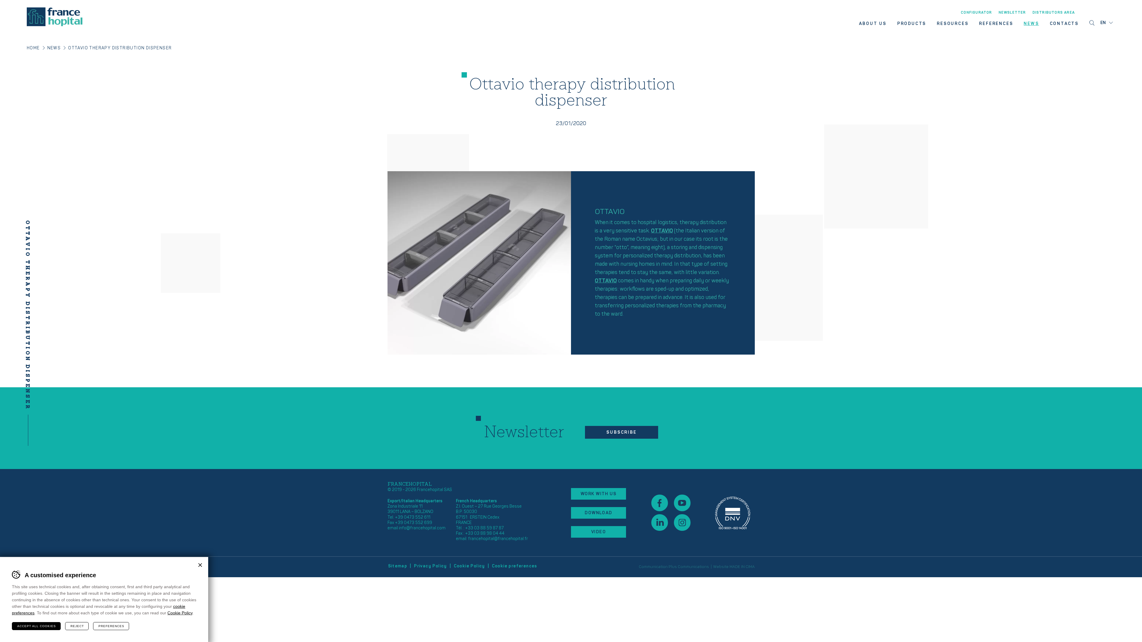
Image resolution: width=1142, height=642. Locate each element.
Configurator (976, 13)
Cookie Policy (469, 566)
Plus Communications (689, 566)
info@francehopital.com (422, 528)
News (1031, 24)
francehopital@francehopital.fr (498, 538)
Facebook (659, 503)
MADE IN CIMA (742, 566)
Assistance (733, 513)
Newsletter (1012, 13)
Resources (952, 24)
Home (33, 48)
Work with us (599, 494)
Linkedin (659, 522)
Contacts (1064, 24)
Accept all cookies (36, 626)
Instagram (682, 522)
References (996, 24)
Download (598, 513)
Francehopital (54, 16)
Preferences (111, 626)
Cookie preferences (514, 566)
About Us (872, 24)
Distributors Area (1054, 13)
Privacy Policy (430, 566)
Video (598, 532)
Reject (77, 626)
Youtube (682, 503)
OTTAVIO (662, 230)
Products (911, 24)
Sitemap (397, 566)
